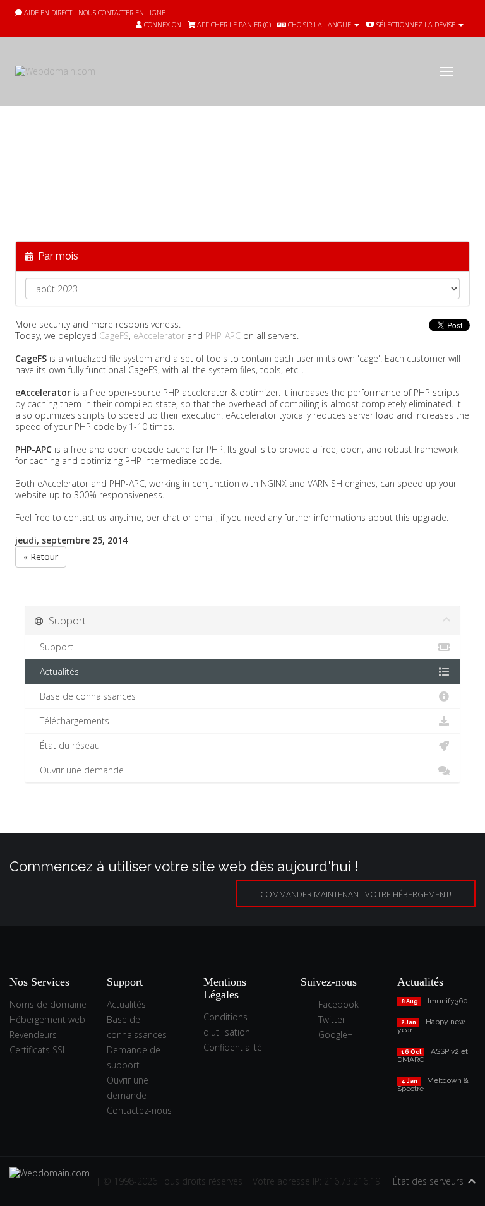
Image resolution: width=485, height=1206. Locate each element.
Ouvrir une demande (79, 770)
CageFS (114, 336)
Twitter (331, 1019)
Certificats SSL (38, 1050)
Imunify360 (448, 1000)
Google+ (335, 1035)
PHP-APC (223, 336)
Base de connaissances (85, 696)
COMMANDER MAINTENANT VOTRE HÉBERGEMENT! (356, 894)
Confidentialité (232, 1047)
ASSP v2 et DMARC (432, 1055)
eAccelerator (158, 336)
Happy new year (431, 1025)
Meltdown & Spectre (433, 1084)
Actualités (57, 672)
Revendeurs (33, 1035)
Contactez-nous (139, 1110)
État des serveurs (428, 1181)
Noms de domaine (48, 1004)
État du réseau (67, 745)
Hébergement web (47, 1019)
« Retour (40, 557)
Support (54, 647)
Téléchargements (72, 721)
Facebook (338, 1004)
